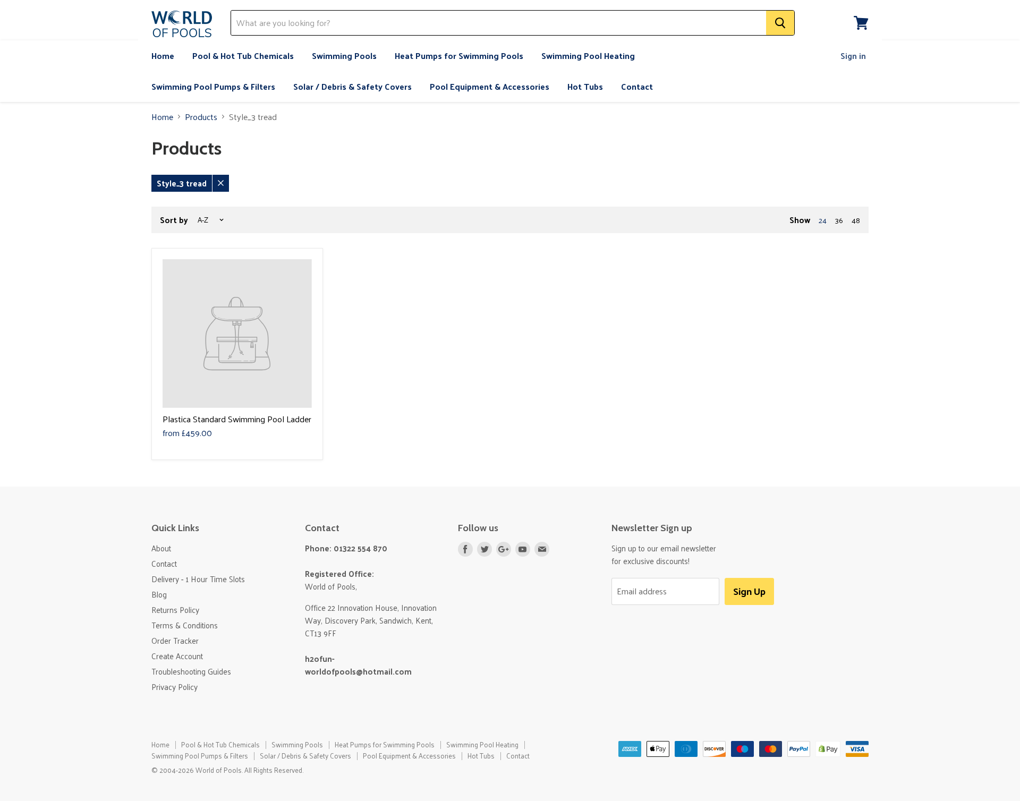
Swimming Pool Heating (588, 55)
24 (823, 220)
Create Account (177, 656)
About (161, 548)
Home (162, 55)
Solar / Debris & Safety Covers (352, 86)
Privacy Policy (174, 686)
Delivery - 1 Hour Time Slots (198, 579)
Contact (637, 86)
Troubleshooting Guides (191, 671)
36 (839, 220)
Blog (159, 594)
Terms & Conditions (184, 625)
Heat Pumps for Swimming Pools (459, 55)
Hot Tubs (585, 86)
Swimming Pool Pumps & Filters (213, 86)
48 (856, 220)
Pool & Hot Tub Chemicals (243, 55)
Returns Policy (175, 609)
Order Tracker (175, 640)
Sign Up (749, 591)
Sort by (174, 219)
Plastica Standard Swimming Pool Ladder (237, 419)
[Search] (780, 23)
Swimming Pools (344, 55)
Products (201, 117)
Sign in (853, 55)
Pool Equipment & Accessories (489, 86)
